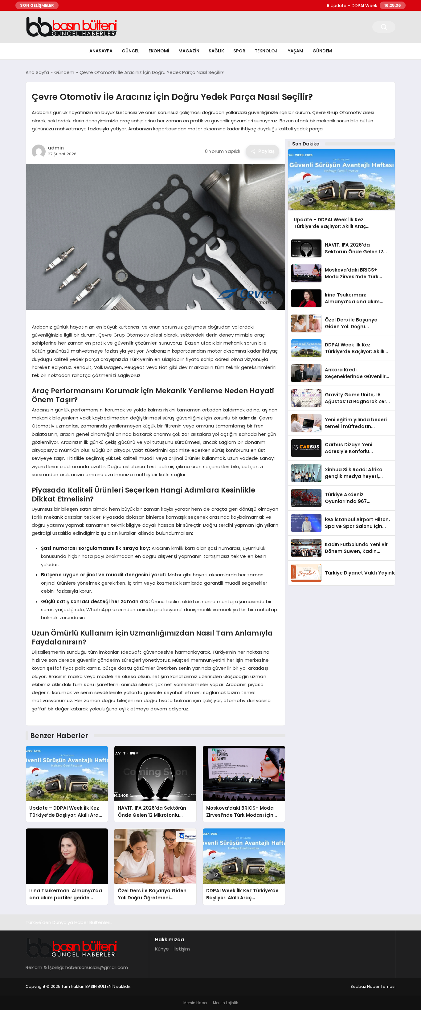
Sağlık (216, 51)
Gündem (322, 51)
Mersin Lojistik (225, 1002)
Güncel (130, 51)
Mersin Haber (195, 1002)
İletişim (182, 949)
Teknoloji (267, 51)
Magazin (188, 51)
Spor (239, 51)
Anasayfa (100, 51)
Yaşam (295, 51)
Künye (162, 949)
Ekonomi (159, 51)
